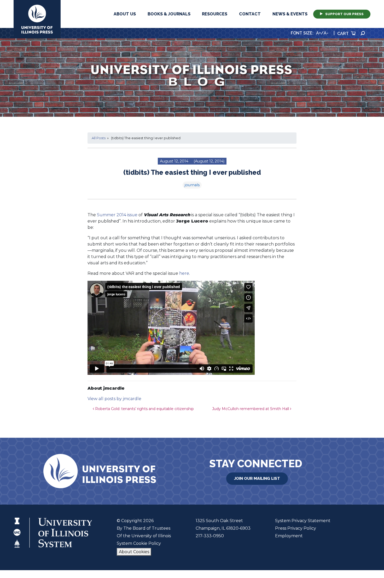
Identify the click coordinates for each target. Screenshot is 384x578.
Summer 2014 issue (117, 214)
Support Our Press (344, 14)
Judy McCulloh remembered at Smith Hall (251, 408)
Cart (343, 33)
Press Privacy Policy (295, 528)
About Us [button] (125, 13)
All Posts (99, 138)
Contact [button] (250, 13)
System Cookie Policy (139, 543)
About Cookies (134, 551)
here (184, 273)
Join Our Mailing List (257, 478)
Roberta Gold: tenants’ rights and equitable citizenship (144, 408)
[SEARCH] (362, 33)
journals (192, 185)
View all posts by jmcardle (114, 398)
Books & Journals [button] (169, 13)
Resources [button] (214, 13)
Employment (289, 535)
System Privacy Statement (302, 520)
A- (326, 33)
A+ (318, 33)
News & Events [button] (289, 13)
